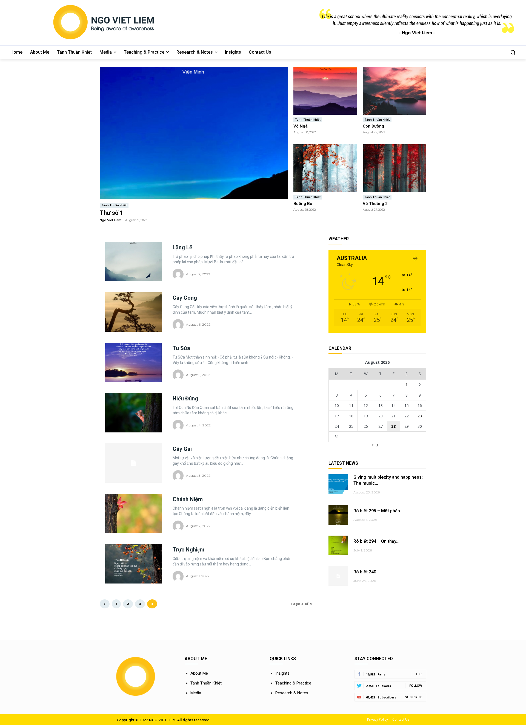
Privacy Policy (377, 719)
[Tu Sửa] (133, 362)
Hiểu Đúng (185, 398)
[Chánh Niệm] (133, 513)
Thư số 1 (111, 212)
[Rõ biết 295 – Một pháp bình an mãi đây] (338, 514)
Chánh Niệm (188, 499)
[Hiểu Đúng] (133, 412)
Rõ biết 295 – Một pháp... (378, 510)
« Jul (375, 444)
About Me (199, 673)
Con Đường (373, 126)
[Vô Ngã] (325, 91)
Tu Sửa (181, 348)
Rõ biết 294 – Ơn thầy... (376, 541)
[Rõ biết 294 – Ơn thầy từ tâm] (338, 545)
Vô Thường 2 (375, 203)
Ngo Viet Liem (110, 220)
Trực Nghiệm (188, 549)
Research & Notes (291, 693)
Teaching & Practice (293, 683)
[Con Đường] (395, 91)
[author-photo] (179, 274)
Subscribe (413, 697)
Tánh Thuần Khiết (114, 205)
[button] (512, 52)
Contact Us (400, 719)
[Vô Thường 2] (395, 168)
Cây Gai (182, 449)
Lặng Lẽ (182, 247)
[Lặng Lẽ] (133, 261)
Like (419, 674)
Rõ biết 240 (364, 571)
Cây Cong (185, 297)
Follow (415, 685)
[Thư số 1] (194, 133)
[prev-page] (105, 603)
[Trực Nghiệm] (133, 564)
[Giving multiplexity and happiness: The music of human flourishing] (338, 484)
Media (195, 693)
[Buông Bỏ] (325, 168)
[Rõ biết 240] (338, 575)
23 (420, 415)
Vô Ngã (300, 126)
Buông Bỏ (302, 203)
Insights (282, 673)
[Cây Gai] (133, 463)
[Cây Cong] (133, 312)
